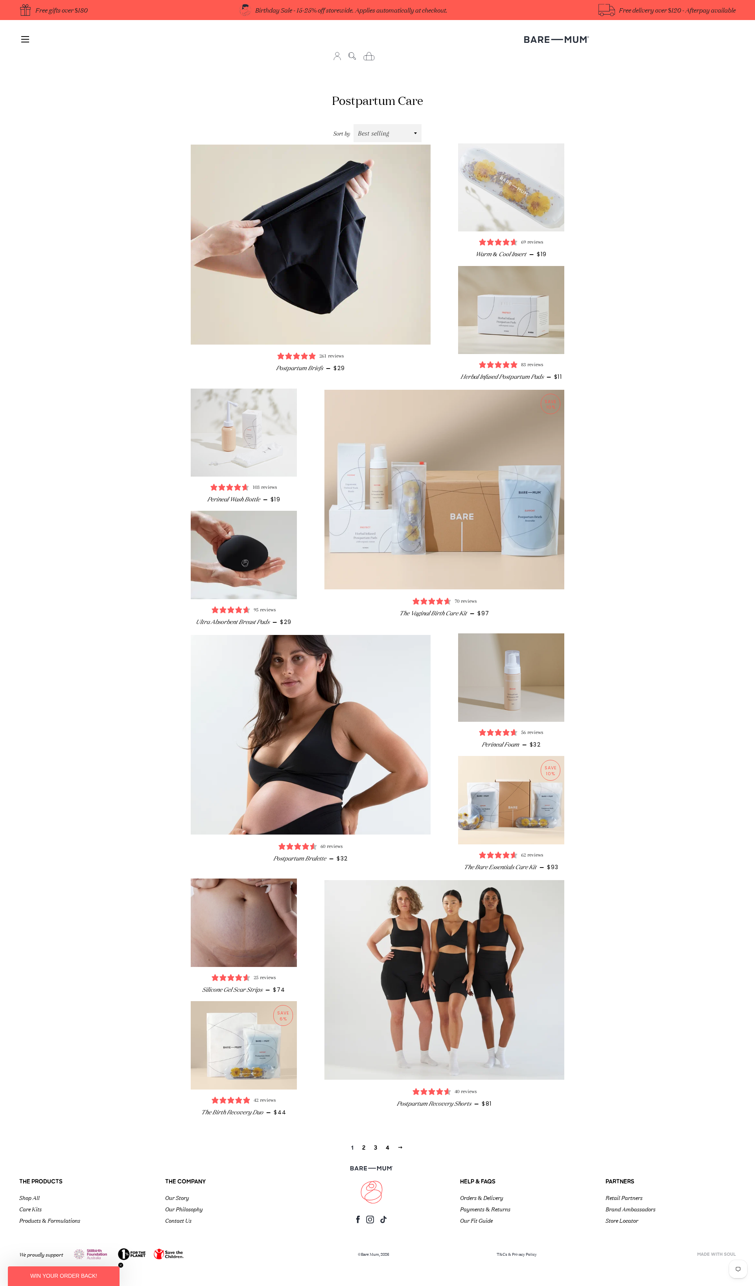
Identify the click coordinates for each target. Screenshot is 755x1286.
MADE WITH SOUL (716, 1255)
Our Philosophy (184, 1209)
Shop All (29, 1197)
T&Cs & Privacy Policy (517, 1254)
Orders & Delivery (481, 1197)
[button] (64, 1276)
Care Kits (30, 1209)
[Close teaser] (120, 1265)
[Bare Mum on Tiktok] (383, 1221)
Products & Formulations (49, 1220)
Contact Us (178, 1220)
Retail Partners (624, 1197)
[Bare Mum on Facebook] (358, 1221)
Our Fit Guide (476, 1220)
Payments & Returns (485, 1209)
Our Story (177, 1197)
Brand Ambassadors (631, 1209)
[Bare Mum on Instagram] (370, 1222)
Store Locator (622, 1220)
